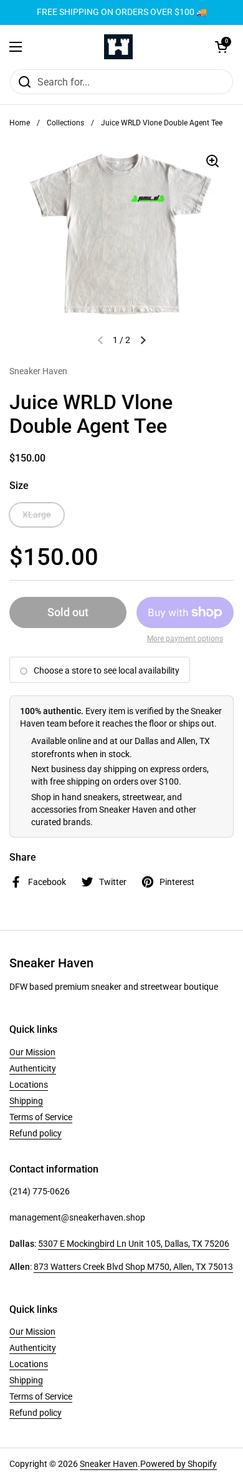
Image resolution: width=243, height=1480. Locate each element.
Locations (28, 1085)
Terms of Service (40, 1117)
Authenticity (32, 1068)
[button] (221, 46)
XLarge (36, 515)
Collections (65, 122)
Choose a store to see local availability (106, 670)
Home (19, 122)
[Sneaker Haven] (118, 46)
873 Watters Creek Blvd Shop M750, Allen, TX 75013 (133, 1267)
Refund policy (35, 1133)
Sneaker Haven (109, 1464)
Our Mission (32, 1052)
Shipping (26, 1101)
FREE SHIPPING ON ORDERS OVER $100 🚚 (122, 12)
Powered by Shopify (178, 1464)
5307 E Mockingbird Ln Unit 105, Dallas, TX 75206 (133, 1244)
